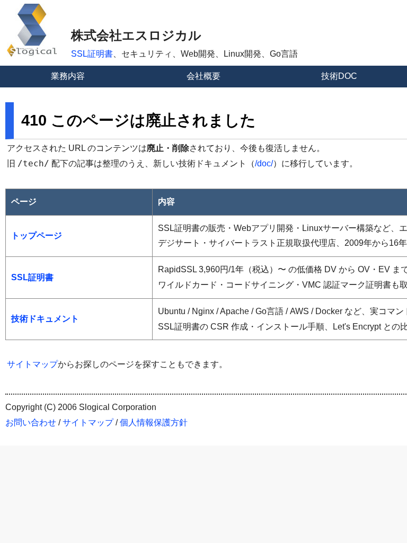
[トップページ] (32, 53)
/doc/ (264, 163)
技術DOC (339, 76)
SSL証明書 (92, 53)
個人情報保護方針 (154, 422)
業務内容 (68, 76)
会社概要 (203, 76)
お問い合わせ (30, 422)
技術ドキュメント (45, 318)
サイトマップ (32, 364)
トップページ (36, 235)
